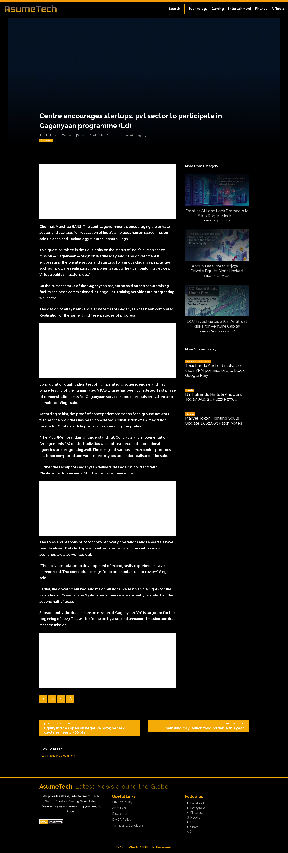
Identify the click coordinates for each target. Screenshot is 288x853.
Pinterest (196, 812)
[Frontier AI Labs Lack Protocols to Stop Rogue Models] (217, 190)
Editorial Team (58, 135)
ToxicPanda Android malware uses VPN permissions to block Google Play (215, 370)
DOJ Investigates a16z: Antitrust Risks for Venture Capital (217, 324)
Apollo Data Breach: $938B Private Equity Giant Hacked (217, 268)
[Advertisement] (107, 191)
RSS (193, 822)
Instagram (197, 808)
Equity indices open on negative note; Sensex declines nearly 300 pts (84, 730)
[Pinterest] (61, 699)
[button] (174, 8)
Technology (46, 140)
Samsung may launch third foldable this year (205, 728)
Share (194, 827)
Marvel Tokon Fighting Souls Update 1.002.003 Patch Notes (213, 421)
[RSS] (187, 822)
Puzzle (189, 390)
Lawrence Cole (207, 331)
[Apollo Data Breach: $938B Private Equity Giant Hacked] (217, 245)
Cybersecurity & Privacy (198, 361)
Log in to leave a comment (58, 755)
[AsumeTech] (34, 9)
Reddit (195, 817)
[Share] (187, 827)
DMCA (43, 822)
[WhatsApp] (70, 699)
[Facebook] (43, 699)
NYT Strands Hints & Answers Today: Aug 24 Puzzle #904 (213, 397)
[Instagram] (187, 808)
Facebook (197, 803)
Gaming (190, 414)
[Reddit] (187, 817)
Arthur (207, 221)
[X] (52, 699)
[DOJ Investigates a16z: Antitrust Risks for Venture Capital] (217, 300)
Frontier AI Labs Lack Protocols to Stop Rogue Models (217, 213)
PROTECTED (56, 822)
